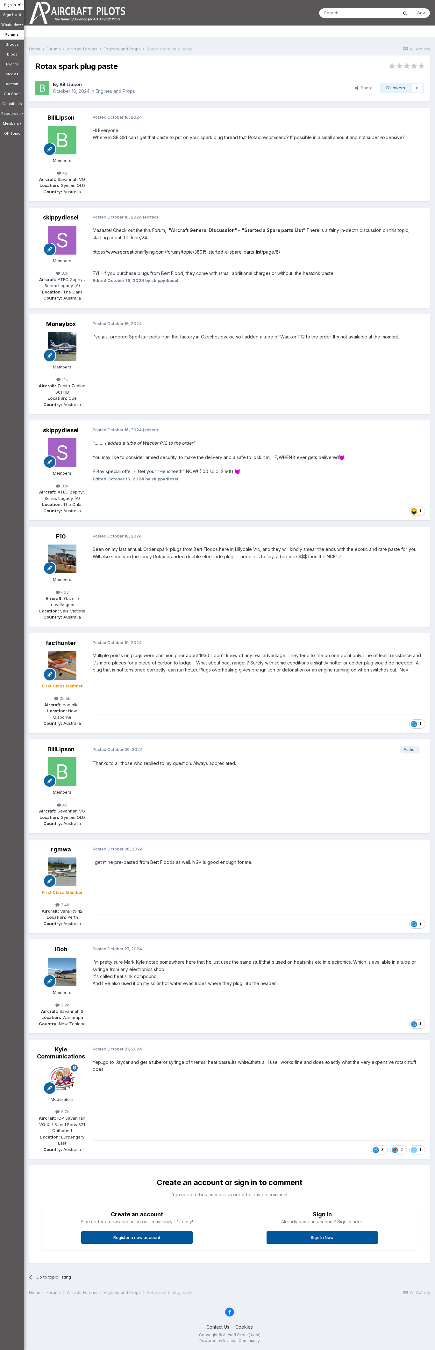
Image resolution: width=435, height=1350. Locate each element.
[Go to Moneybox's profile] (62, 346)
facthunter (61, 643)
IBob (61, 949)
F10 (61, 536)
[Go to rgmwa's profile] (62, 871)
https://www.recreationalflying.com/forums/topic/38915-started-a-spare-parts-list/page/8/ (186, 252)
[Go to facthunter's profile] (62, 665)
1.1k (64, 379)
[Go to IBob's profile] (62, 972)
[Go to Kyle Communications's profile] (62, 1078)
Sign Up (10, 14)
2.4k (64, 904)
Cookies (244, 1327)
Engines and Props (115, 91)
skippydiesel (61, 217)
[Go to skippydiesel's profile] (62, 240)
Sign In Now (322, 1237)
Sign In (11, 5)
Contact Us (217, 1327)
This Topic (379, 13)
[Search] (405, 13)
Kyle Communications (61, 1053)
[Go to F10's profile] (62, 559)
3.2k (64, 1004)
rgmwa (61, 849)
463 (64, 592)
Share (365, 87)
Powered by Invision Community (229, 1340)
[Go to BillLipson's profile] (42, 88)
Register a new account (136, 1237)
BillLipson (71, 84)
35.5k (64, 698)
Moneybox (61, 324)
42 (64, 172)
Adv (421, 12)
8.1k (64, 273)
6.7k (64, 1111)
